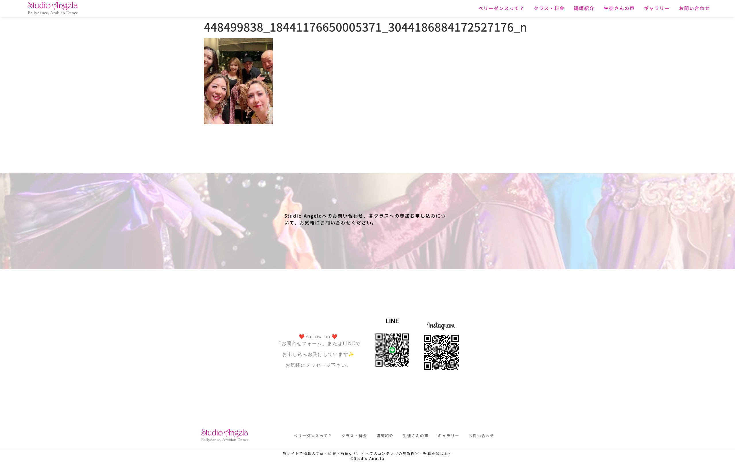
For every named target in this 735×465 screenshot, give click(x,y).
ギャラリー (657, 8)
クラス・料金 (549, 8)
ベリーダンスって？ (501, 8)
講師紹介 (584, 8)
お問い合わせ (694, 8)
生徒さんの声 (619, 8)
